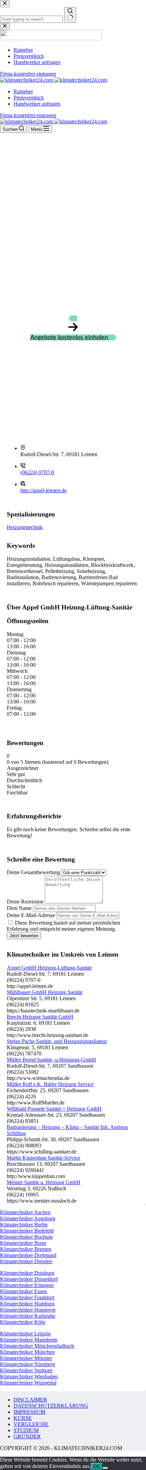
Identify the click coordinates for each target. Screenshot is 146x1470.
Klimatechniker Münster (26, 1358)
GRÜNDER (27, 1436)
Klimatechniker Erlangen (27, 1285)
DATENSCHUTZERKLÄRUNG (51, 1406)
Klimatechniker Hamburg (27, 1303)
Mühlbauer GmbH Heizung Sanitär (45, 992)
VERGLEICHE (31, 1424)
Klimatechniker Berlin (24, 1224)
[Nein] (105, 1468)
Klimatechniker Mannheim (28, 1340)
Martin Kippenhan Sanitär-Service (43, 1158)
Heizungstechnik (25, 527)
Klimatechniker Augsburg (27, 1218)
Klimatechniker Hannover (28, 1310)
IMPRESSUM (29, 1412)
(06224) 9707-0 (37, 472)
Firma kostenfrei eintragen (28, 115)
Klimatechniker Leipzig (25, 1333)
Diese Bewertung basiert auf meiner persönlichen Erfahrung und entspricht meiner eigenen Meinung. (63, 926)
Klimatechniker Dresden (26, 1261)
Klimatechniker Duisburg (27, 1273)
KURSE (23, 1418)
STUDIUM (26, 1430)
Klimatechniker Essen (23, 1291)
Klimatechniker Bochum (26, 1237)
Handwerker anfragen (37, 104)
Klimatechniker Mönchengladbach (37, 1346)
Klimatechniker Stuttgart (26, 1370)
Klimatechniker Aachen (25, 1212)
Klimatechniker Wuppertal (28, 1383)
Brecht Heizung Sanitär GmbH (40, 1017)
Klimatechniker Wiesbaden (29, 1376)
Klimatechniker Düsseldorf (29, 1279)
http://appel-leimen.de (43, 490)
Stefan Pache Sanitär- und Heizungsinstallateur (57, 1041)
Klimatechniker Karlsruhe (27, 1316)
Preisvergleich (29, 97)
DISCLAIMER (30, 1400)
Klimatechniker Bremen (25, 1249)
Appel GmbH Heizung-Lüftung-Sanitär (49, 968)
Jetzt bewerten (24, 935)
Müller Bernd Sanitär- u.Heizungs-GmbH (51, 1060)
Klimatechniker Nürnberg (27, 1364)
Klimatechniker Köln (22, 1322)
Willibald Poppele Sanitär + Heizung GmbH (54, 1109)
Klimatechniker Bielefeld (27, 1231)
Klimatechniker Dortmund (28, 1255)
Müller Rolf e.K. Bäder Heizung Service (50, 1084)
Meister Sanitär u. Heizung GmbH (43, 1182)
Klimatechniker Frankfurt (27, 1297)
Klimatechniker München (27, 1352)
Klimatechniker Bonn (23, 1243)
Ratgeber (23, 91)
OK (96, 1466)
